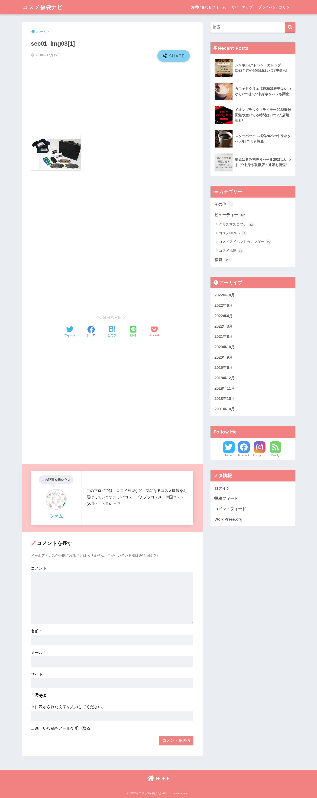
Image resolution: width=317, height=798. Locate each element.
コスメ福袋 (230, 250)
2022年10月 (224, 295)
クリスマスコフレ (236, 224)
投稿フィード (226, 498)
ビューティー (229, 215)
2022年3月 (223, 326)
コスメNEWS (232, 233)
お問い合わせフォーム (208, 7)
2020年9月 (223, 357)
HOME (162, 778)
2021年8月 (223, 336)
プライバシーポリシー (275, 7)
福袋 (221, 260)
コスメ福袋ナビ (43, 7)
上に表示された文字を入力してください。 (68, 707)
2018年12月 (224, 378)
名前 (36, 631)
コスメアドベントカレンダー (244, 242)
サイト (37, 674)
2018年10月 (224, 398)
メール (38, 652)
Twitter (229, 455)
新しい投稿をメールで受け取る (62, 728)
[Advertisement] (112, 98)
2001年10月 (224, 409)
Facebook (243, 455)
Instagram (259, 455)
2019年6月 (223, 367)
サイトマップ (242, 7)
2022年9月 (223, 305)
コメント (39, 568)
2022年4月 (223, 316)
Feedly (275, 455)
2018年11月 (224, 388)
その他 (222, 204)
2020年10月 (224, 347)
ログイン (222, 488)
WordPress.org (228, 519)
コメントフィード (230, 509)
